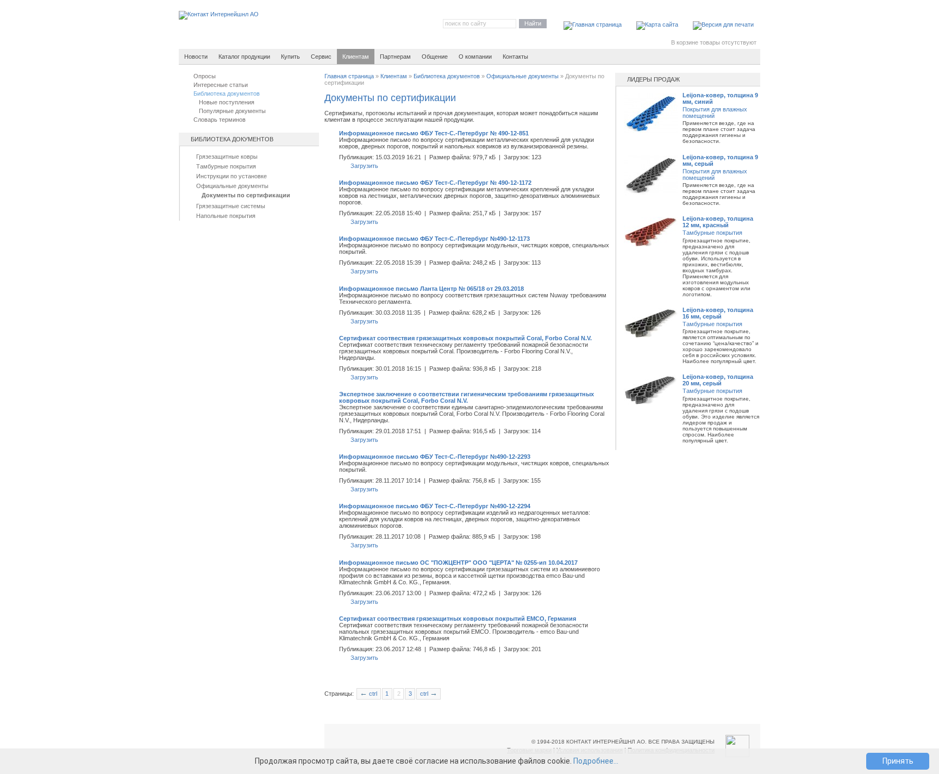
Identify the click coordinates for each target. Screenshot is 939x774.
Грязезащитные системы (230, 206)
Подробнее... (595, 761)
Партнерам (395, 56)
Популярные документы (232, 111)
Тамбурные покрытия (226, 166)
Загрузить (364, 166)
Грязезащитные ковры (227, 156)
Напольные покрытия (225, 216)
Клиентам (355, 56)
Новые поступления (226, 102)
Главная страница (349, 76)
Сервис (321, 56)
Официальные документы (232, 186)
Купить (290, 56)
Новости (196, 56)
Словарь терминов (219, 119)
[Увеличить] (651, 131)
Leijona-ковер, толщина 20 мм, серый (718, 379)
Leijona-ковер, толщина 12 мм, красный (718, 221)
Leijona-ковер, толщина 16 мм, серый (718, 313)
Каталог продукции (244, 56)
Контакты (515, 56)
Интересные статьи (220, 85)
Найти (532, 23)
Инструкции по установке (231, 176)
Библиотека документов (447, 76)
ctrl (368, 693)
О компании (475, 56)
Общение (435, 56)
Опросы (204, 76)
